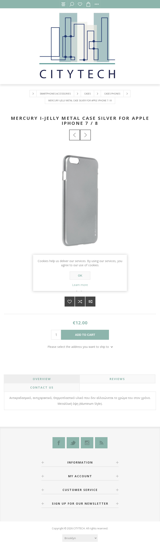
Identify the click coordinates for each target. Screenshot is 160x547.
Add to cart (85, 334)
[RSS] (101, 442)
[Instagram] (87, 442)
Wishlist (80, 4)
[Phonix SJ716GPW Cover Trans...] (85, 135)
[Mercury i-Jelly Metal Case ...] (74, 135)
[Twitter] (73, 442)
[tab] (42, 378)
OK (80, 275)
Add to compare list (80, 302)
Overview (42, 379)
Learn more (80, 285)
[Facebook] (58, 442)
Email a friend (90, 302)
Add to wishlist (70, 302)
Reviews (117, 379)
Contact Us (42, 387)
